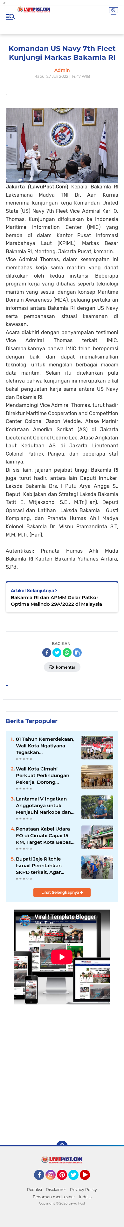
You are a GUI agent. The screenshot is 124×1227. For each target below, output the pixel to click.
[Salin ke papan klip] (77, 652)
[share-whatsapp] (67, 652)
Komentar (65, 667)
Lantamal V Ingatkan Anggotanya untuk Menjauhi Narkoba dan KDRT (43, 805)
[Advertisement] (62, 1068)
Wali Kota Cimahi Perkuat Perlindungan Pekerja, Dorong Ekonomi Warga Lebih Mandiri (43, 775)
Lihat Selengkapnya (60, 892)
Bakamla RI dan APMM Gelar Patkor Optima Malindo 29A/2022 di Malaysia (56, 600)
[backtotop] (62, 1146)
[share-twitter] (56, 652)
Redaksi (34, 1189)
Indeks (85, 1196)
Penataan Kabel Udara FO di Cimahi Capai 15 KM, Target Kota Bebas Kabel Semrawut (43, 835)
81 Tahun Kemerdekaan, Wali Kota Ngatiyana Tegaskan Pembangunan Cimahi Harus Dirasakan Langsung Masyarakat (45, 746)
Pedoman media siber (54, 1196)
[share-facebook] (46, 652)
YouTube (89, 1183)
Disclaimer (56, 1189)
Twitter (76, 1183)
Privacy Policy (83, 1189)
